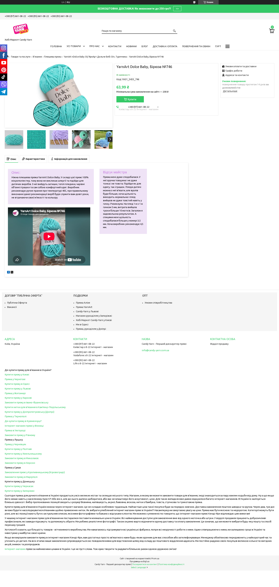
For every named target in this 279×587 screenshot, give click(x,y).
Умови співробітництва (158, 302)
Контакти (114, 46)
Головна (56, 46)
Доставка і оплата (165, 46)
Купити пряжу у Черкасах (19, 486)
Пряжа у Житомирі (15, 393)
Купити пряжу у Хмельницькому (23, 453)
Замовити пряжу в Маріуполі (21, 477)
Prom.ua (155, 558)
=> (177, 8)
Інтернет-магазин (15, 549)
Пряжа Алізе (83, 302)
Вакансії (12, 307)
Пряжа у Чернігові (15, 379)
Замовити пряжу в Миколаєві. (22, 458)
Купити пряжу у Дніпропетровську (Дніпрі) (29, 411)
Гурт (218, 46)
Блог (144, 46)
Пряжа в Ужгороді (15, 430)
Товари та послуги (20, 56)
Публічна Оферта (17, 302)
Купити (132, 99)
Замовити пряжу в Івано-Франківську (26, 402)
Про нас (94, 46)
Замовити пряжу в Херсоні (20, 462)
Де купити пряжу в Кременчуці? (23, 421)
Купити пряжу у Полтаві (18, 449)
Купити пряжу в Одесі (17, 384)
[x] (12, 272)
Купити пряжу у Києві (17, 374)
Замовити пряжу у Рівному (20, 435)
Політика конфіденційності (171, 564)
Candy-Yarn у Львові (87, 311)
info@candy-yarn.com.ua (155, 350)
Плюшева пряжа (52, 56)
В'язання (37, 56)
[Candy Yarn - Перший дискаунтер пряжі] (21, 28)
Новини (131, 46)
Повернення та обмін (196, 46)
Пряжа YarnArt (84, 307)
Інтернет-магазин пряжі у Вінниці (24, 425)
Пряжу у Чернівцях (15, 444)
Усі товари (74, 46)
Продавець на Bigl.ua (139, 561)
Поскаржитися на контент (144, 564)
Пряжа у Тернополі (15, 416)
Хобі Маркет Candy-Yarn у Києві (94, 320)
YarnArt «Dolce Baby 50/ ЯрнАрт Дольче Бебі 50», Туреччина (95, 56)
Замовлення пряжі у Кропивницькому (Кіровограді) (35, 472)
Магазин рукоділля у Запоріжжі (94, 315)
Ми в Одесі (82, 324)
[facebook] (8, 272)
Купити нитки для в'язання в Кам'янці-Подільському (35, 407)
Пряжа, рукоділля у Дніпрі (91, 328)
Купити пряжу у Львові (18, 388)
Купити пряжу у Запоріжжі (19, 490)
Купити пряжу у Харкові (18, 397)
